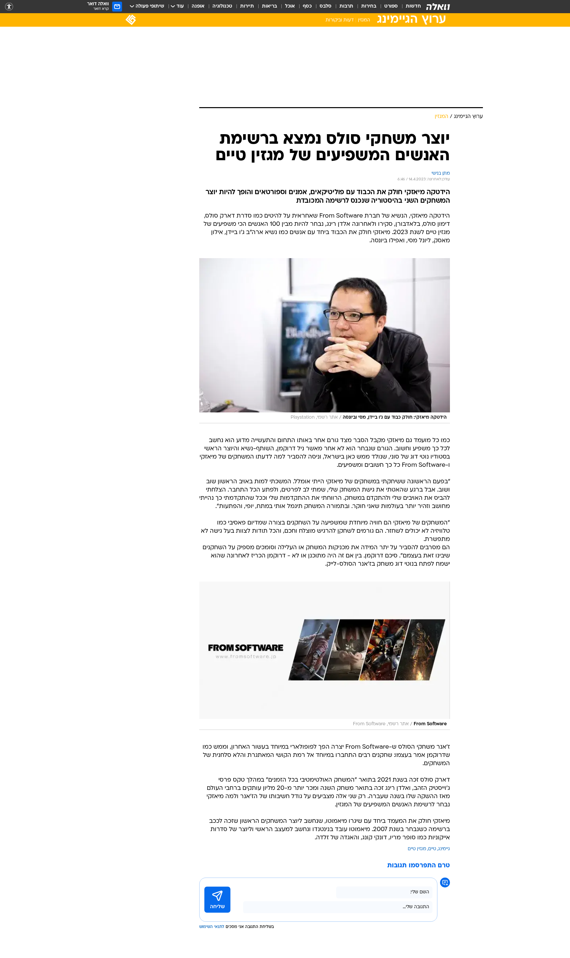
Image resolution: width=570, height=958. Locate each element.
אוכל (290, 6)
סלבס (326, 6)
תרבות (346, 6)
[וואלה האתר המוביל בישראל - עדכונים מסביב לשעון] (438, 6)
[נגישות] (9, 7)
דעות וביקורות (340, 20)
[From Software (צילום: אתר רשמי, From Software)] (324, 656)
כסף (307, 6)
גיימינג (444, 849)
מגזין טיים (417, 849)
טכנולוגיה (222, 6)
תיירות (247, 6)
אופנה (198, 6)
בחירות (368, 6)
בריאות (269, 6)
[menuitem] (409, 6)
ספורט (391, 6)
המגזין (364, 20)
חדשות (413, 6)
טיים (432, 849)
